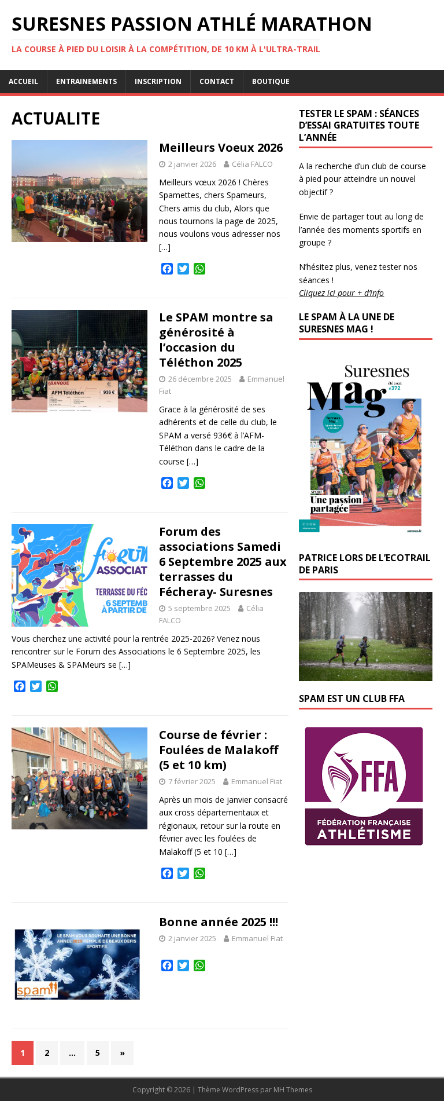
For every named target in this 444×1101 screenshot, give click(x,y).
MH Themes (292, 1090)
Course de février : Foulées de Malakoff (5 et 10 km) (218, 750)
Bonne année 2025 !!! (218, 922)
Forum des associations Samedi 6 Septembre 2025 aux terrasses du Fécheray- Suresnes (223, 561)
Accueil (23, 81)
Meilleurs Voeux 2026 (221, 147)
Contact (216, 81)
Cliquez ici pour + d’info (341, 292)
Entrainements (86, 81)
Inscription (158, 81)
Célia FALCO (252, 164)
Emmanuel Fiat (256, 781)
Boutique (271, 81)
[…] (165, 247)
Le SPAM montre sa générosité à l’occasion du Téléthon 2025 (216, 339)
